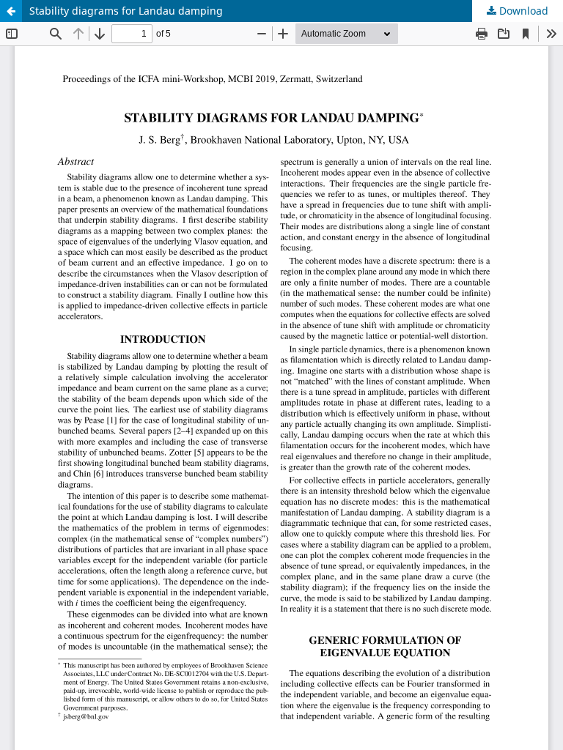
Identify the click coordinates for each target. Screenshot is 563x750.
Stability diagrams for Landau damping (126, 11)
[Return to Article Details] (11, 11)
